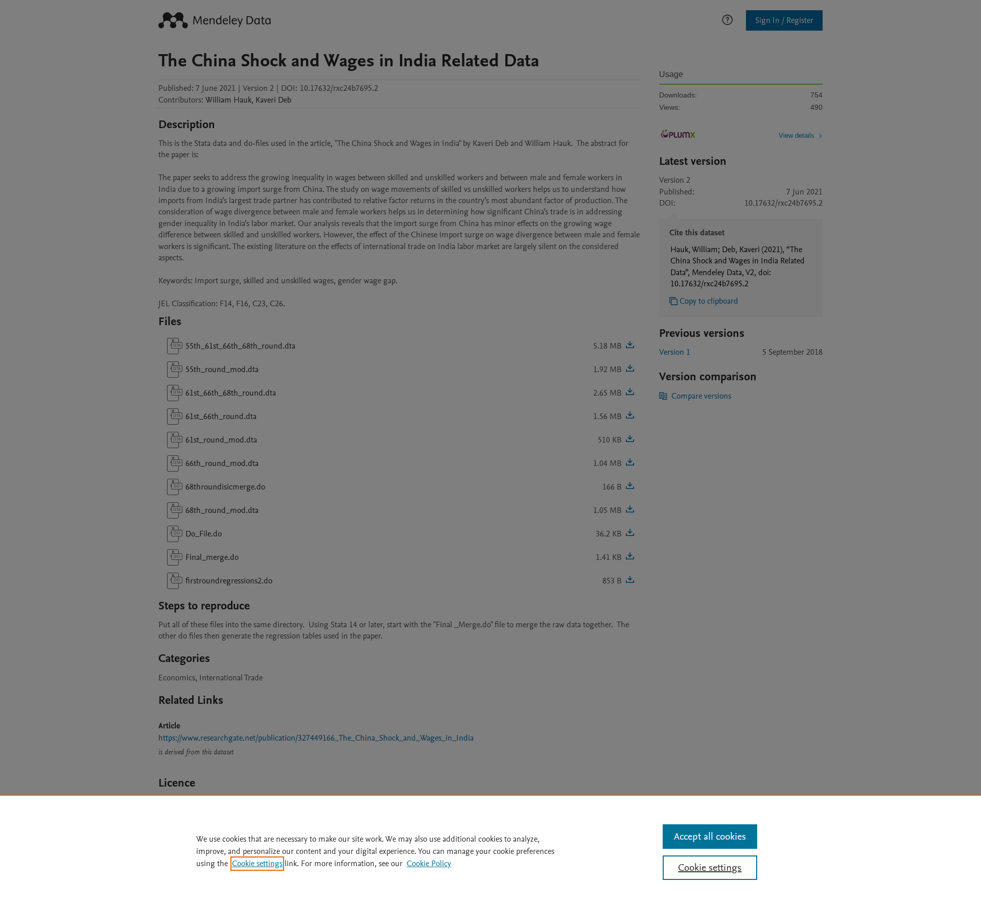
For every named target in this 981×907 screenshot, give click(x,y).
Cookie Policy (429, 863)
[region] (490, 851)
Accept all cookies (710, 836)
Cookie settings (257, 863)
